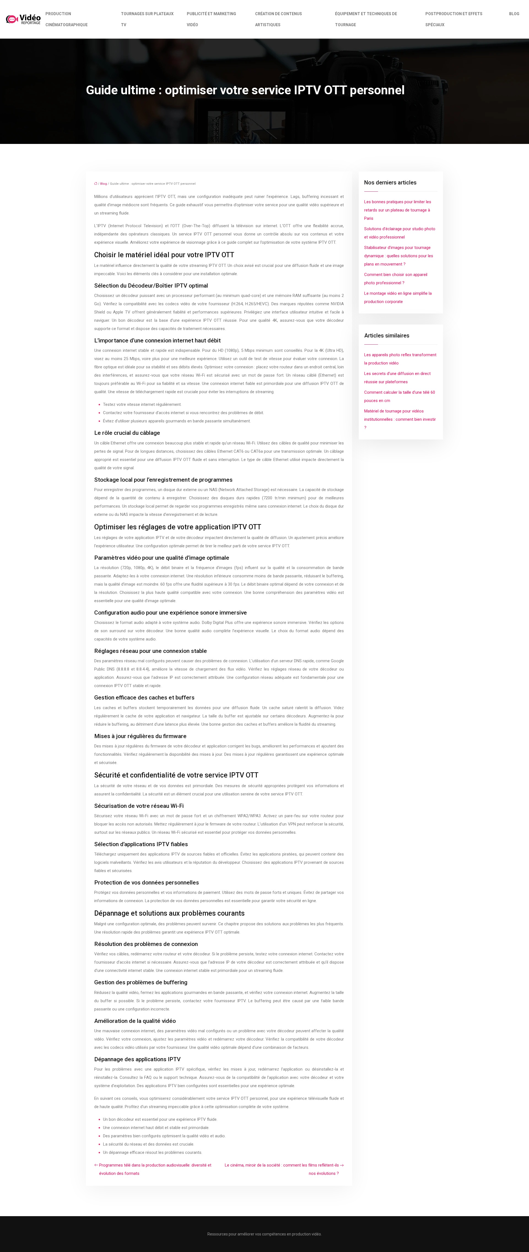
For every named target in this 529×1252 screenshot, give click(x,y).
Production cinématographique (66, 19)
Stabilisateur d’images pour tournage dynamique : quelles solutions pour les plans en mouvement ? (398, 256)
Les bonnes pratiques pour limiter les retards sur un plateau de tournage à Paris (397, 210)
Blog (514, 14)
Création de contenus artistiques (278, 19)
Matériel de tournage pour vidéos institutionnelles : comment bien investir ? (400, 419)
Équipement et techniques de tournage (366, 19)
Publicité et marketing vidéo (211, 19)
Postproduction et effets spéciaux (453, 19)
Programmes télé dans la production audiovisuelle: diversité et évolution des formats (155, 1169)
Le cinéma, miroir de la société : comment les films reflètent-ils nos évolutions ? (282, 1169)
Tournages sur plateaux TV (147, 19)
